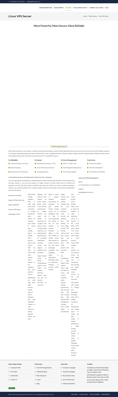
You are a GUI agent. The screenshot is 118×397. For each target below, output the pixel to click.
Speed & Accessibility (14, 195)
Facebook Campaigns (69, 367)
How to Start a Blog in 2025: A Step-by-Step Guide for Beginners (97, 381)
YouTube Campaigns (69, 371)
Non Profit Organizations (44, 367)
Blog (38, 383)
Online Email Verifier (69, 383)
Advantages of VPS (14, 214)
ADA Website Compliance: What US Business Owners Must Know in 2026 (98, 376)
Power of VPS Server (14, 209)
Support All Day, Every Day (16, 200)
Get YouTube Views (68, 379)
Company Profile (15, 367)
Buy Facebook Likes (69, 375)
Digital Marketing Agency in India (46, 394)
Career (39, 379)
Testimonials (14, 375)
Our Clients (13, 371)
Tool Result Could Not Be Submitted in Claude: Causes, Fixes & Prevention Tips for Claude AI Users (98, 370)
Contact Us (13, 379)
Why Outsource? (42, 375)
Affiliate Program (42, 371)
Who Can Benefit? (13, 205)
